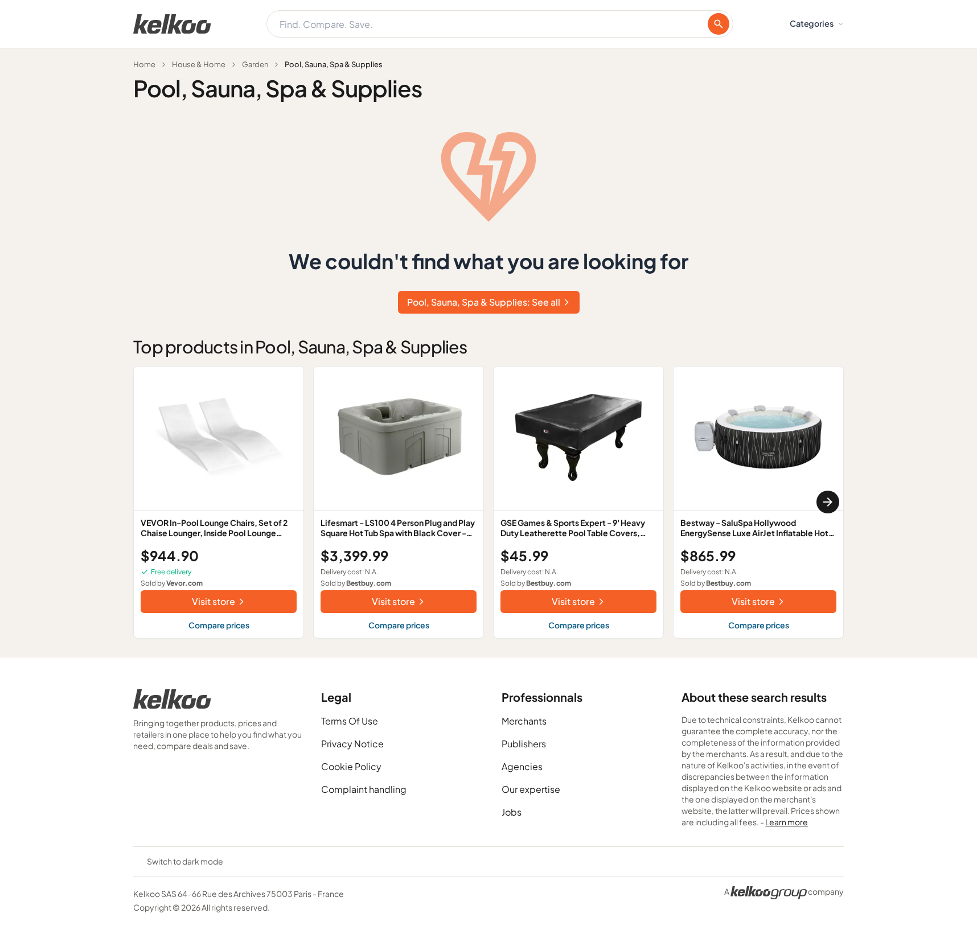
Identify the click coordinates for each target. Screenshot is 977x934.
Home (144, 64)
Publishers (524, 744)
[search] (718, 24)
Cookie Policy (351, 766)
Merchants (524, 721)
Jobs (512, 812)
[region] (488, 502)
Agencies (522, 766)
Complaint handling (364, 789)
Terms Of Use (349, 721)
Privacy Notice (352, 744)
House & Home (198, 64)
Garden (255, 64)
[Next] (827, 502)
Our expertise (531, 789)
